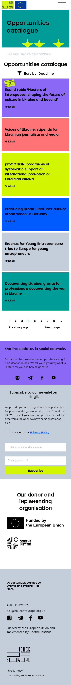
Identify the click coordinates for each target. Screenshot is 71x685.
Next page (52, 327)
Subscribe (35, 470)
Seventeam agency (32, 675)
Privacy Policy (39, 432)
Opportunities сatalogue (24, 582)
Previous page (18, 327)
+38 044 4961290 (18, 605)
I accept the (30, 432)
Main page (13, 53)
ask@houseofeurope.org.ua (26, 610)
